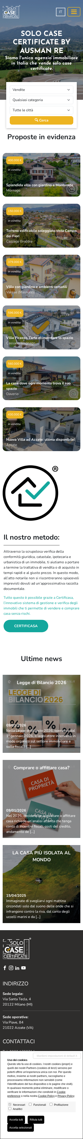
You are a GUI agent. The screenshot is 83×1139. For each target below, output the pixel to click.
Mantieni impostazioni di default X (57, 1055)
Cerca (43, 120)
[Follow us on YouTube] (24, 968)
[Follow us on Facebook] (6, 968)
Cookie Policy (46, 1096)
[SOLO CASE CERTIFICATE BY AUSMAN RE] (11, 12)
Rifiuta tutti (36, 1119)
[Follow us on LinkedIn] (18, 968)
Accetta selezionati (20, 1127)
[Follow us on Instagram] (12, 968)
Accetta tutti (16, 1119)
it (60, 12)
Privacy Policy (66, 1096)
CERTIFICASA (26, 626)
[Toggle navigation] (74, 11)
